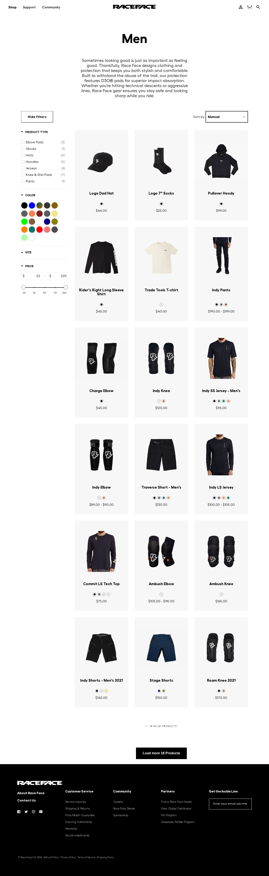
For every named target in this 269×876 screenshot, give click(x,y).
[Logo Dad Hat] (101, 161)
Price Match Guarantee (80, 815)
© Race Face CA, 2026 (30, 857)
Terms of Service (86, 857)
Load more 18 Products (161, 753)
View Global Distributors (176, 808)
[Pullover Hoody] (221, 161)
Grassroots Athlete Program (178, 822)
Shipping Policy (105, 857)
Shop (12, 7)
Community (51, 7)
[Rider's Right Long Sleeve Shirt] (101, 257)
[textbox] (33, 276)
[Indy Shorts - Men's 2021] (101, 648)
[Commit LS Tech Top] (101, 551)
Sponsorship (120, 815)
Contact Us (26, 800)
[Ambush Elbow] (161, 551)
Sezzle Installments (77, 835)
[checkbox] (45, 142)
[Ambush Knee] (221, 551)
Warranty (71, 828)
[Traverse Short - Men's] (161, 455)
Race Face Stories (124, 808)
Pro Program (169, 815)
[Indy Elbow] (101, 455)
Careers (118, 801)
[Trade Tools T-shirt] (161, 257)
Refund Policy (51, 857)
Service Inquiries (75, 801)
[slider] (23, 287)
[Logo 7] (161, 161)
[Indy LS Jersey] (221, 455)
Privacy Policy (68, 857)
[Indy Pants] (221, 257)
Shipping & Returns (77, 808)
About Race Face (31, 793)
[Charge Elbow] (101, 358)
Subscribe (244, 804)
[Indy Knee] (161, 358)
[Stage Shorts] (161, 648)
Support (29, 7)
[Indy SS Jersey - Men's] (221, 358)
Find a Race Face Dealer (176, 801)
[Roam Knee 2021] (221, 648)
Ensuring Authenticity (78, 822)
